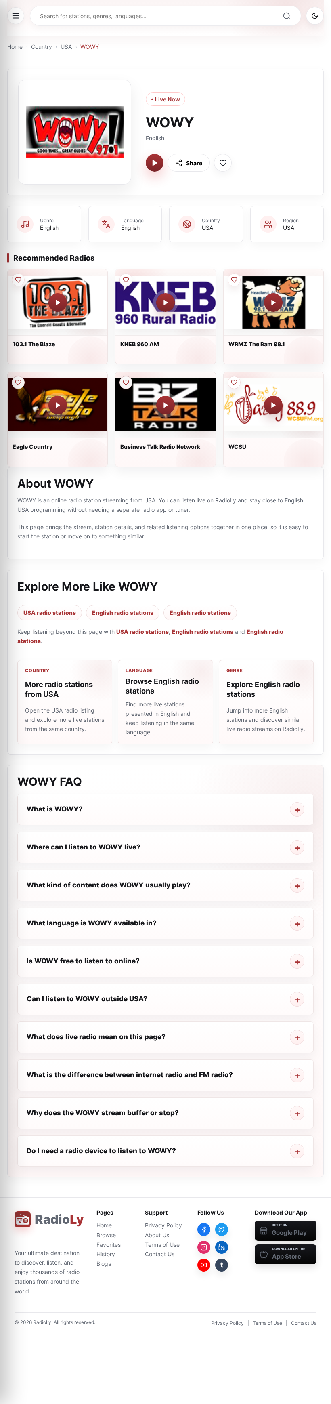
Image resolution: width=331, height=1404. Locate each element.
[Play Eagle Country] (57, 405)
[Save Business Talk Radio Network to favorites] (125, 382)
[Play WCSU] (273, 405)
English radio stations (122, 612)
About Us (157, 1235)
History (105, 1254)
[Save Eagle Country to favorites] (18, 382)
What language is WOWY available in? (92, 923)
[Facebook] (203, 1229)
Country (41, 46)
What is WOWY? (55, 809)
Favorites (108, 1244)
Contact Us (159, 1254)
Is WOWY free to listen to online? (83, 961)
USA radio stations (49, 612)
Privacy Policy (163, 1225)
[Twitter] (221, 1229)
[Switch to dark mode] (315, 16)
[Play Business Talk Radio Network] (165, 405)
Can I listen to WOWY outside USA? (87, 999)
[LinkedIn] (221, 1247)
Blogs (103, 1263)
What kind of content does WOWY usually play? (109, 885)
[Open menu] (15, 15)
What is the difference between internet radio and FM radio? (130, 1075)
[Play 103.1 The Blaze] (57, 302)
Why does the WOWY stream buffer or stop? (103, 1113)
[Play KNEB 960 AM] (165, 302)
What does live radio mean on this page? (96, 1037)
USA (66, 46)
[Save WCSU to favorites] (234, 382)
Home (15, 46)
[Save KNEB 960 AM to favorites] (125, 279)
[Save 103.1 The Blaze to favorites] (18, 279)
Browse (106, 1235)
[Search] (286, 16)
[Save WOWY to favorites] (223, 163)
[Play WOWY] (154, 163)
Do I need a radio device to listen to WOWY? (101, 1151)
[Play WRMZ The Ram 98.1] (273, 302)
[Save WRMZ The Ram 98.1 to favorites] (234, 279)
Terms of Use (162, 1244)
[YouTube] (203, 1265)
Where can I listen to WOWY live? (83, 847)
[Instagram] (203, 1247)
